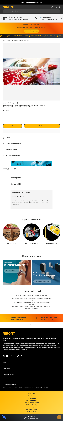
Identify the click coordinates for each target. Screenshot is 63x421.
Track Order (31, 393)
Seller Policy (39, 387)
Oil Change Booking (31, 404)
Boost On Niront (31, 411)
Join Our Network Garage (31, 402)
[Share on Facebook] (11, 168)
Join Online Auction (31, 409)
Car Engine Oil (51, 243)
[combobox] (31, 11)
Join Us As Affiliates (31, 400)
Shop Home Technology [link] (42, 281)
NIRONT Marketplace (11, 384)
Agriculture (11, 243)
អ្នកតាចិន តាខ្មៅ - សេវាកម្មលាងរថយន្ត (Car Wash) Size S (18, 40)
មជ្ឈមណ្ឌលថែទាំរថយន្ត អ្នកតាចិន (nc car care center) (15, 103)
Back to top (31, 325)
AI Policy (46, 387)
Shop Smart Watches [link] (12, 270)
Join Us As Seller (31, 398)
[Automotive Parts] (31, 232)
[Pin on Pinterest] (14, 168)
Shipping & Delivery (29, 387)
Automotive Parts (31, 243)
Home (4, 40)
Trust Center (31, 396)
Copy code (35, 31)
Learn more (38, 2)
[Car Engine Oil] (51, 232)
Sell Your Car (31, 407)
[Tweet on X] (8, 168)
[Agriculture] (11, 232)
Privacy (10, 387)
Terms (4, 387)
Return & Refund (18, 387)
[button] (56, 7)
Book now (42, 126)
